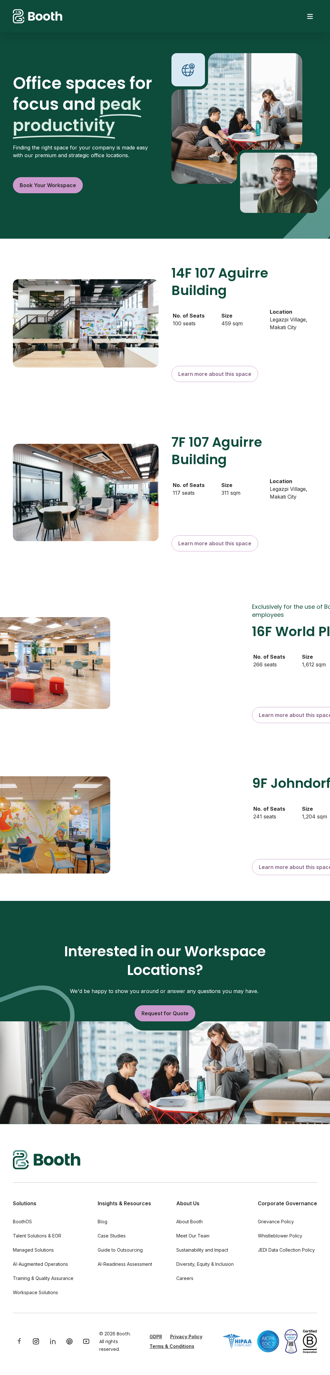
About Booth (189, 1221)
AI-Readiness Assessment (125, 1264)
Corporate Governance (287, 1203)
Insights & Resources (124, 1203)
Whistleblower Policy (280, 1235)
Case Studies (112, 1235)
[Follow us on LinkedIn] (52, 1341)
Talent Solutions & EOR (37, 1235)
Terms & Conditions (172, 1346)
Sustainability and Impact (202, 1250)
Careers (184, 1278)
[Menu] (310, 16)
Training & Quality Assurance (43, 1278)
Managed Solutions (33, 1250)
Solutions (24, 1203)
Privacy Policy (186, 1336)
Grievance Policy (276, 1221)
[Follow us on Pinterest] (69, 1341)
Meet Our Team (192, 1235)
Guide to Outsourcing (120, 1250)
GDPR (156, 1336)
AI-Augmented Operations (40, 1264)
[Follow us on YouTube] (86, 1341)
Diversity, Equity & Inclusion (205, 1264)
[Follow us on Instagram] (36, 1341)
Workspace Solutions (35, 1292)
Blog (102, 1221)
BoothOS (22, 1221)
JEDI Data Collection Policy (286, 1250)
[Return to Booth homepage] (37, 16)
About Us (187, 1203)
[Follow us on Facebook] (19, 1341)
